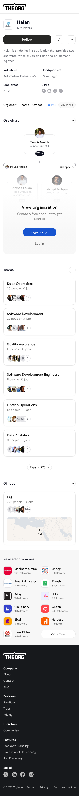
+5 (34, 76)
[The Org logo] (14, 655)
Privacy (44, 787)
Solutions (9, 702)
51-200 (8, 91)
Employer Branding (16, 746)
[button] (39, 144)
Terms (30, 787)
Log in (39, 243)
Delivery (25, 76)
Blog (6, 687)
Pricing (7, 715)
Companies (11, 730)
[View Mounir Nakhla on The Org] (39, 133)
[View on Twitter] (44, 91)
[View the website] (61, 91)
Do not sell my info (65, 787)
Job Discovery (13, 758)
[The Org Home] (14, 7)
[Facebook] (22, 774)
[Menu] (72, 6)
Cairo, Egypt (50, 76)
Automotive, (11, 76)
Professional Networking (19, 752)
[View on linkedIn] (49, 91)
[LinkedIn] (14, 774)
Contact (8, 680)
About (7, 674)
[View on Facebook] (55, 91)
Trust (6, 708)
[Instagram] (31, 774)
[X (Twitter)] (5, 774)
